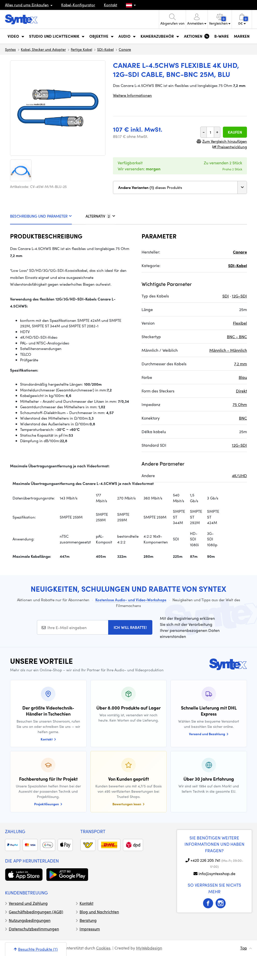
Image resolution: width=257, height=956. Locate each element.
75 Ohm (240, 404)
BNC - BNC (237, 336)
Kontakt (110, 5)
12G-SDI (239, 296)
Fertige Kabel (81, 49)
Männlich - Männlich (228, 350)
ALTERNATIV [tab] (98, 216)
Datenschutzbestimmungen (34, 929)
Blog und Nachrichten (99, 912)
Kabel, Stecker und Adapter (43, 49)
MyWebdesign (149, 948)
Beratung (88, 920)
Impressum (90, 929)
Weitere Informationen (132, 95)
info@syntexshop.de (217, 873)
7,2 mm (240, 364)
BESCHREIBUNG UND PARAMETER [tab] (39, 216)
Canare (125, 49)
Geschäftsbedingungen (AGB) (36, 912)
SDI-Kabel (105, 49)
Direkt (241, 391)
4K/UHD (239, 475)
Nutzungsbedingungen (29, 920)
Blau (243, 377)
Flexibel (240, 323)
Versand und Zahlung (28, 903)
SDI (225, 296)
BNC (243, 418)
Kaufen (235, 132)
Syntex (10, 49)
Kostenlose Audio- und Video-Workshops (130, 599)
